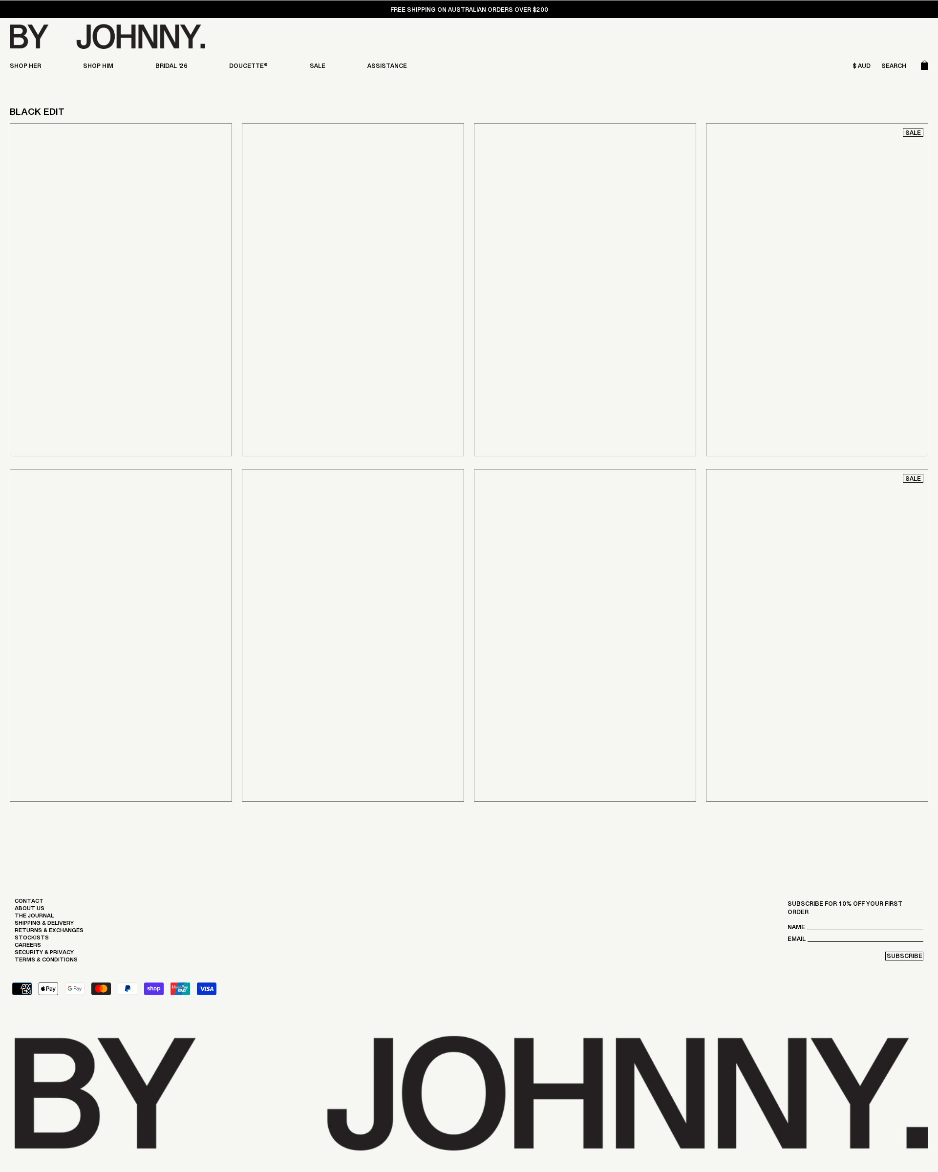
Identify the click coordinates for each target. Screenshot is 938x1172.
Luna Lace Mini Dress (285, 745)
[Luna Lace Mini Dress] (353, 635)
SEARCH (893, 68)
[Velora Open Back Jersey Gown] (817, 290)
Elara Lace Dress (511, 745)
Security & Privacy (44, 954)
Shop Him (98, 68)
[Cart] (924, 68)
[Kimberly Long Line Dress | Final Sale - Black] (121, 290)
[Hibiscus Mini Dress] (121, 635)
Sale (317, 68)
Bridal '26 (171, 68)
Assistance (387, 68)
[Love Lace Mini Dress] (817, 635)
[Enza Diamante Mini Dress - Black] (585, 290)
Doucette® (248, 68)
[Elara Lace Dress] (585, 635)
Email (797, 941)
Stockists (32, 940)
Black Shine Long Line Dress (312, 396)
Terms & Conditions (46, 961)
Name (796, 929)
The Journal (34, 918)
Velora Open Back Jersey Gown (782, 396)
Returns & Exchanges (49, 932)
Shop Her (25, 68)
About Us (29, 910)
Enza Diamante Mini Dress (539, 396)
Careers (28, 947)
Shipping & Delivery (44, 925)
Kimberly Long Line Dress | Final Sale (94, 396)
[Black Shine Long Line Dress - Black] (353, 290)
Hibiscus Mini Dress (65, 742)
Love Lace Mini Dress (763, 742)
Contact (29, 903)
